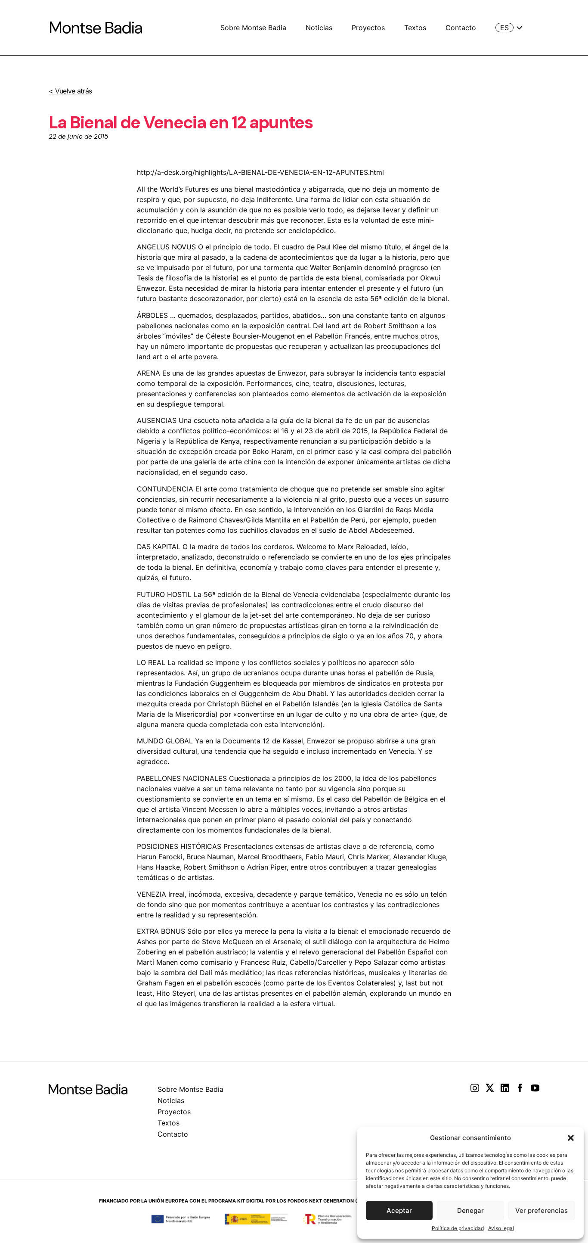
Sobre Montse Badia (253, 27)
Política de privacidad (458, 1228)
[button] (570, 1138)
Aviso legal (501, 1228)
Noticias (319, 27)
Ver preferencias (541, 1210)
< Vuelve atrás (70, 91)
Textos (415, 27)
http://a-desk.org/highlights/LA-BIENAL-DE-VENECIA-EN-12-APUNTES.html (260, 172)
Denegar (470, 1210)
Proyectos (368, 27)
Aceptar (399, 1210)
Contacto (461, 27)
